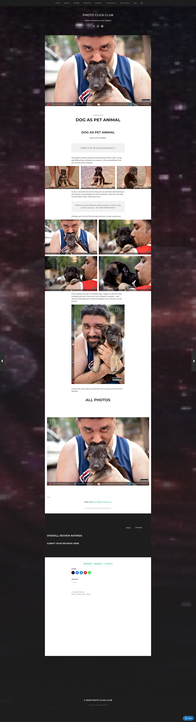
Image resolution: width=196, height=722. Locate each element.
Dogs (74, 594)
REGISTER (88, 564)
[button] (62, 177)
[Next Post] (193, 361)
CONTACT (109, 564)
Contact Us (111, 3)
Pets (89, 594)
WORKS (98, 3)
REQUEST (98, 564)
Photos (94, 502)
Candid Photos (78, 592)
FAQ (135, 3)
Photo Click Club (98, 15)
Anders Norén (102, 705)
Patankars (82, 594)
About (67, 3)
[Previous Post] (2, 361)
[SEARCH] (142, 3)
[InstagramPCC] (93, 26)
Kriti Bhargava (106, 502)
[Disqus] (98, 630)
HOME (57, 3)
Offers (77, 3)
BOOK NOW (124, 3)
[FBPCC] (98, 26)
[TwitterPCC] (102, 26)
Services (87, 3)
